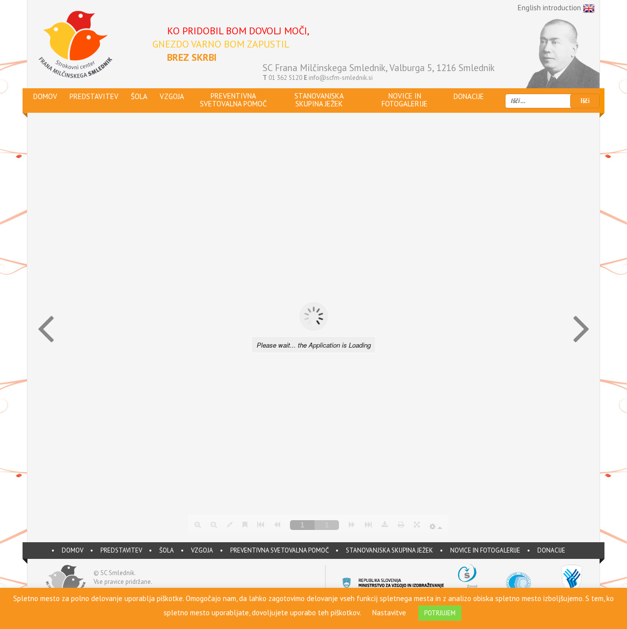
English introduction (550, 7)
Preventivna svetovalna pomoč (279, 550)
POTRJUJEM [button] (440, 613)
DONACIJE (551, 550)
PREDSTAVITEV (121, 550)
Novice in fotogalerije (485, 550)
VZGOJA (202, 550)
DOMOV (72, 550)
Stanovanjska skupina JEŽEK (389, 550)
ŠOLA (166, 550)
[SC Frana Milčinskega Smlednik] (75, 44)
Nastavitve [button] (389, 612)
